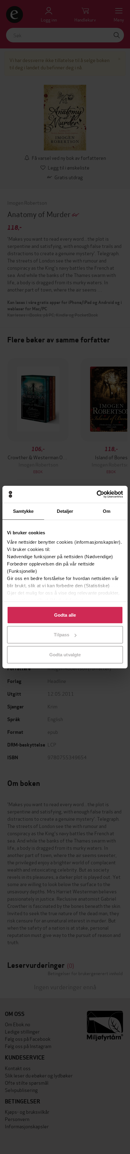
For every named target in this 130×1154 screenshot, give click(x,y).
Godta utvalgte (65, 654)
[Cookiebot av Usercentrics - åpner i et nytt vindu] (96, 494)
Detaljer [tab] (65, 510)
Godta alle (65, 614)
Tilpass (61, 634)
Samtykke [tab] (23, 510)
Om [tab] (106, 510)
